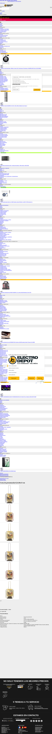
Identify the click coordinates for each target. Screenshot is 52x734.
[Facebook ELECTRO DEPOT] (36, 721)
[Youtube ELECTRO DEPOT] (41, 721)
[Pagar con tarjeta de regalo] (22, 687)
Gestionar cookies (37, 730)
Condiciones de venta (38, 727)
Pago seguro (21, 684)
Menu (1, 13)
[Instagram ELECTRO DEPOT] (31, 721)
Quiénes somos (20, 728)
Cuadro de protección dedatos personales (39, 731)
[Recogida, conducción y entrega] (30, 709)
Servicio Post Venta (5, 731)
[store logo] (8, 6)
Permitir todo (40, 378)
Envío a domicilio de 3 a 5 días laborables (14, 1)
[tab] (26, 366)
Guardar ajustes (13, 378)
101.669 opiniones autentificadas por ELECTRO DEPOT (9, 684)
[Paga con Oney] (20, 687)
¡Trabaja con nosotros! (22, 730)
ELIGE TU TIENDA (12, 706)
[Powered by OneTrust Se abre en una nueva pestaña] (40, 381)
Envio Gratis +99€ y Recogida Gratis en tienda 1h (8, 0)
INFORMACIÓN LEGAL (39, 725)
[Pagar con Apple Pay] (22, 686)
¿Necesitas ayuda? (5, 725)
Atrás (1, 24)
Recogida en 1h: (41, 708)
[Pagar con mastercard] (20, 686)
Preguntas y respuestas (5, 727)
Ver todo (1, 28)
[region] (26, 82)
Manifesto (19, 729)
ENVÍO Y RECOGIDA (38, 706)
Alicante (10, 708)
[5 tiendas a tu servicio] (5, 710)
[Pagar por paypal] (18, 687)
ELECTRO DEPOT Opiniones (23, 731)
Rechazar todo (31, 378)
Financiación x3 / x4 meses (6, 729)
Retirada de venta (38, 728)
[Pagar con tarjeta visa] (18, 686)
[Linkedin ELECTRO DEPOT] (39, 721)
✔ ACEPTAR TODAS (37, 89)
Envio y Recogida (4, 730)
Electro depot (21, 725)
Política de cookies (38, 729)
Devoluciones (4, 732)
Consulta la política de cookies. (16, 84)
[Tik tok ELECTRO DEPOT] (34, 721)
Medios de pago (4, 728)
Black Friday (20, 732)
